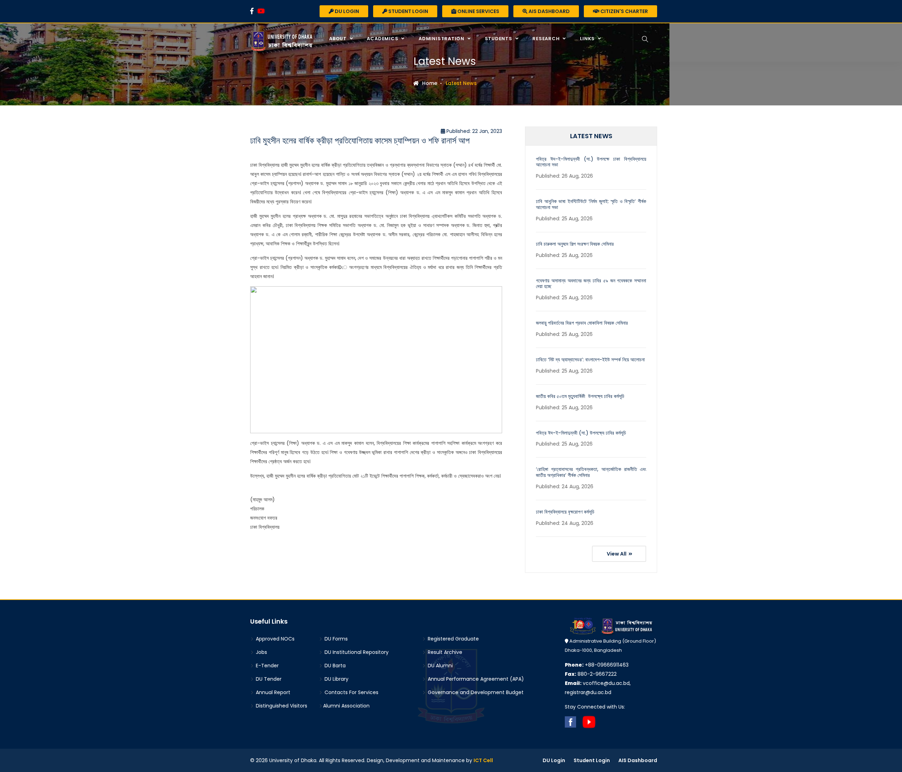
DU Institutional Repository (356, 652)
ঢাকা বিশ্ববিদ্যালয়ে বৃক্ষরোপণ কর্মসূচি (565, 511)
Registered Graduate (452, 638)
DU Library (335, 678)
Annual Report (272, 692)
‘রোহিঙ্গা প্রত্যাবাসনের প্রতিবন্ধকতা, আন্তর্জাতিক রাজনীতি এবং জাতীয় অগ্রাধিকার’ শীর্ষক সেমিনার (591, 472)
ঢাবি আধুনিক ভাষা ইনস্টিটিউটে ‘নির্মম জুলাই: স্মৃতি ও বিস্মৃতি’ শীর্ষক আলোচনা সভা (591, 204)
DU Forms (335, 638)
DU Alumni (439, 665)
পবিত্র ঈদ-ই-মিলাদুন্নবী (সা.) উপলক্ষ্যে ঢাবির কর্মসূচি (581, 432)
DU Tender (268, 678)
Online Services (477, 11)
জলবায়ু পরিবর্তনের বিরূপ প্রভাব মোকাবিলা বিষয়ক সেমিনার (582, 322)
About (338, 38)
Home (429, 83)
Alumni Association (346, 705)
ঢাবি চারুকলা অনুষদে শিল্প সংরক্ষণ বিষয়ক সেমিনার (575, 243)
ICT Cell (483, 760)
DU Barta (334, 665)
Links (588, 38)
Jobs (260, 652)
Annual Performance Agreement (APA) (475, 678)
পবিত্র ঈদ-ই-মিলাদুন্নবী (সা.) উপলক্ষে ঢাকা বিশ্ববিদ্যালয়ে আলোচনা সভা (591, 162)
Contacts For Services (350, 692)
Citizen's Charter (623, 11)
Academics (383, 38)
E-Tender (266, 665)
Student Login (407, 11)
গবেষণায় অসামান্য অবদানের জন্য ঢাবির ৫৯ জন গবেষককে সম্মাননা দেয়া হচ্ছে (591, 283)
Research (546, 38)
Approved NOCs (274, 638)
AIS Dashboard (548, 11)
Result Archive (444, 652)
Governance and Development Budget (475, 692)
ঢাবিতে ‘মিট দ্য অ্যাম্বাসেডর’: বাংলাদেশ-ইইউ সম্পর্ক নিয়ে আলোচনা (590, 359)
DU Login (346, 11)
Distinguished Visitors (280, 705)
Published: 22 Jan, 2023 (473, 131)
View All (617, 553)
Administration (442, 38)
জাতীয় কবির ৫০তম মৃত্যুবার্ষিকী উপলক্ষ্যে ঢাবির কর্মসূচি (580, 396)
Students (499, 38)
